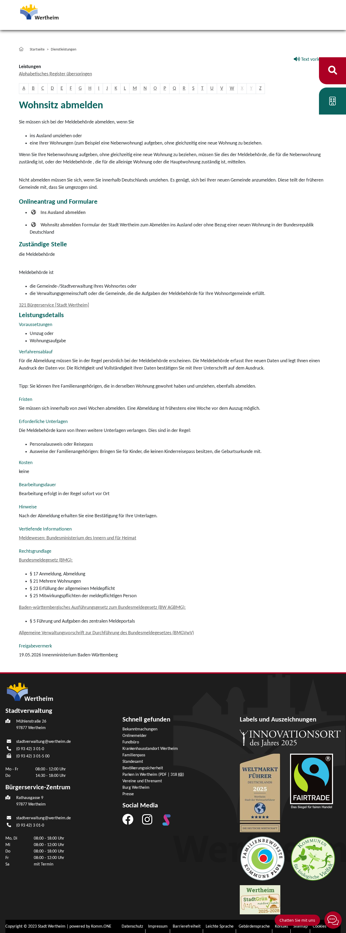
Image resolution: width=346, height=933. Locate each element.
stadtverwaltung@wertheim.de (43, 742)
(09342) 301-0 (30, 749)
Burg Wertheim (135, 788)
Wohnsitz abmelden (61, 225)
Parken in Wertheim (153, 775)
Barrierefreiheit (187, 926)
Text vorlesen (313, 59)
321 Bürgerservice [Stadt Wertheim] (54, 305)
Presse (128, 794)
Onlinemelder (134, 736)
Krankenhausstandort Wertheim (150, 749)
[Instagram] (147, 819)
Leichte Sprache (220, 926)
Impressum (158, 926)
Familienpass (133, 755)
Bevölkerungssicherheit (142, 768)
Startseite (37, 50)
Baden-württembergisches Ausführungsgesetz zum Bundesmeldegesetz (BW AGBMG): (102, 607)
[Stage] (166, 820)
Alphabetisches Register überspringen (55, 74)
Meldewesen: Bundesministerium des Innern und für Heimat (77, 538)
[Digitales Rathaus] (332, 103)
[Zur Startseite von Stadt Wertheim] (50, 11)
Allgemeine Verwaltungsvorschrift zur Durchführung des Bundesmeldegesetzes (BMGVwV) (106, 633)
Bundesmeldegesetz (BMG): (46, 560)
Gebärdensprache (254, 926)
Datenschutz (132, 926)
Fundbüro (130, 742)
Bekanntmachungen (139, 729)
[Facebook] (127, 819)
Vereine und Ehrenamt (142, 781)
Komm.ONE (101, 926)
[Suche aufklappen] (332, 70)
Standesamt (132, 762)
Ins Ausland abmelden (63, 212)
